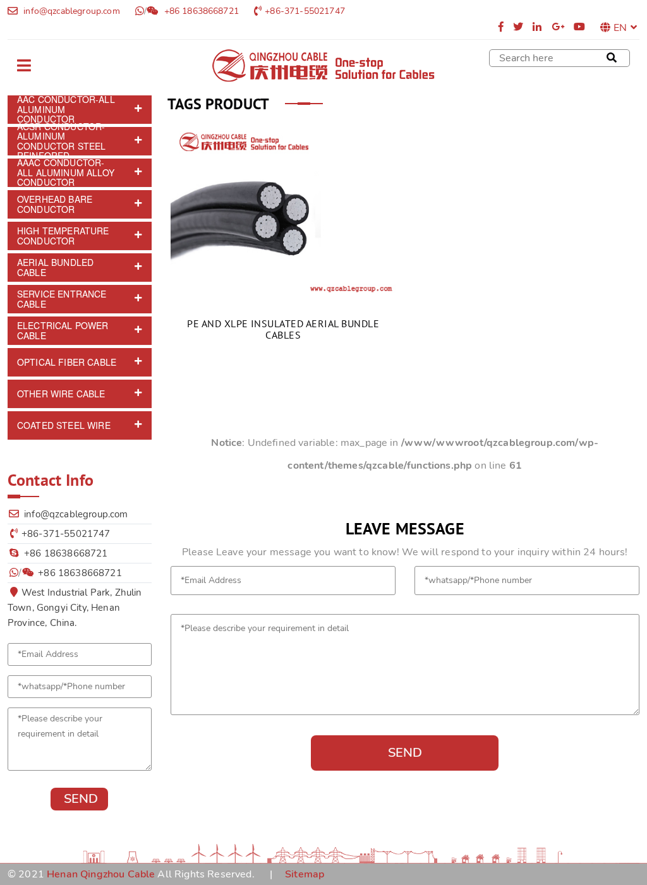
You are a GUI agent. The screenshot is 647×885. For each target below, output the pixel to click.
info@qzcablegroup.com (70, 11)
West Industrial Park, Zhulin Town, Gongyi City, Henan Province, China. (75, 607)
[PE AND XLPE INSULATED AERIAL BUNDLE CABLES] (283, 210)
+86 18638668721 (200, 11)
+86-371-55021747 (305, 11)
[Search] (611, 58)
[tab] (80, 109)
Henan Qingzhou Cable (101, 874)
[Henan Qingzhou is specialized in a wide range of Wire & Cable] (323, 65)
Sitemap (304, 874)
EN (620, 28)
